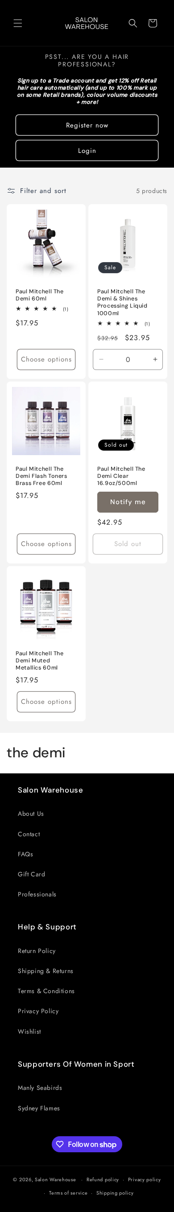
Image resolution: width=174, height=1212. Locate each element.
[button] (18, 23)
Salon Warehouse (56, 1179)
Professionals (37, 894)
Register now (87, 125)
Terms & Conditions (46, 990)
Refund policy (103, 1179)
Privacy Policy (38, 1011)
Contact (29, 834)
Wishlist (29, 1031)
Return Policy (37, 950)
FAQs (25, 854)
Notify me (128, 501)
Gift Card (31, 874)
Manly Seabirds (40, 1087)
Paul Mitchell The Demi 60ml (40, 295)
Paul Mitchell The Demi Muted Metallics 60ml (40, 660)
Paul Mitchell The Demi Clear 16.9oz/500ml (121, 476)
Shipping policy (115, 1192)
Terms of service (68, 1192)
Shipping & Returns (46, 970)
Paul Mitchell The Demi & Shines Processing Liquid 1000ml (122, 302)
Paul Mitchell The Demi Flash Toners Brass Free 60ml (41, 476)
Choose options (46, 360)
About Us (31, 813)
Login (87, 151)
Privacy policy (144, 1179)
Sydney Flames (39, 1108)
